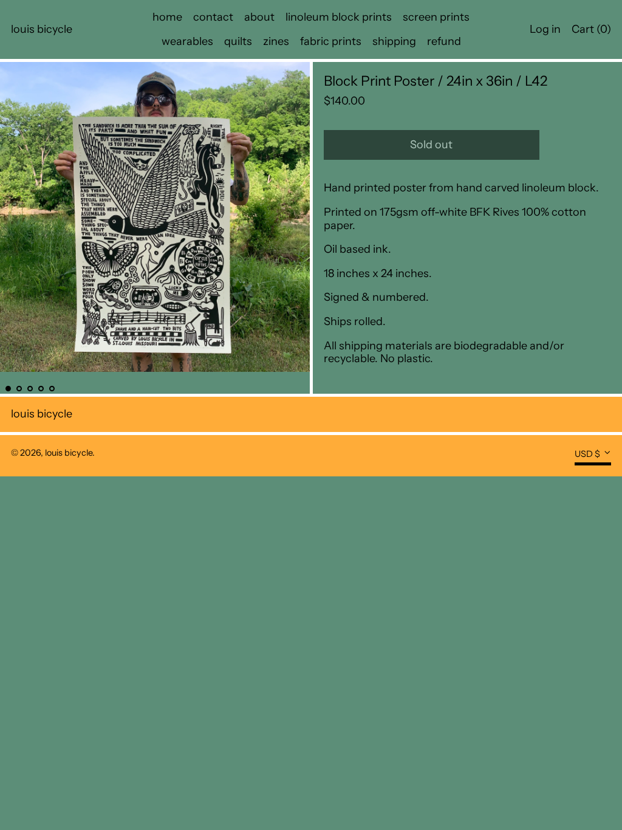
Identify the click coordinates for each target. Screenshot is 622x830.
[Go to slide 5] (52, 388)
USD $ (587, 453)
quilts (238, 41)
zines (276, 41)
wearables (187, 41)
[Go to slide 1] (8, 388)
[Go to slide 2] (19, 388)
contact (213, 17)
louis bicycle (41, 29)
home (167, 17)
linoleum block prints (338, 17)
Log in (545, 29)
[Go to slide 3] (30, 388)
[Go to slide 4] (41, 388)
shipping (394, 41)
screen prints (436, 17)
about (259, 17)
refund (444, 41)
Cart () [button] (591, 29)
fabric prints (330, 41)
